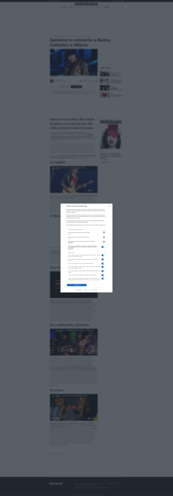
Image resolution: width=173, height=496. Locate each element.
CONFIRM (76, 285)
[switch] (103, 232)
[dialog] (86, 248)
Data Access (86, 289)
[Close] (110, 206)
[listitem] (86, 229)
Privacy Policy (94, 289)
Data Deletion (79, 289)
